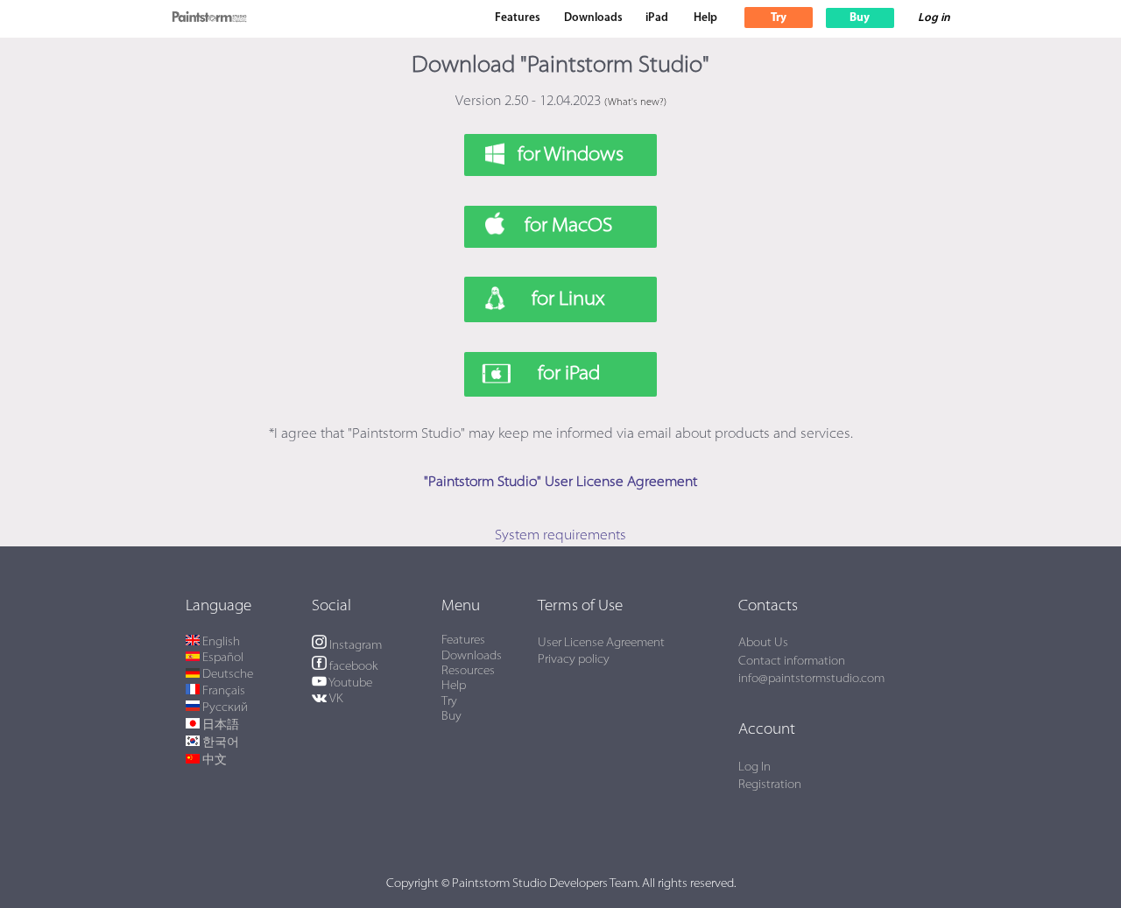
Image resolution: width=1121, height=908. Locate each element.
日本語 (219, 725)
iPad (656, 18)
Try (449, 701)
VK (334, 699)
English (220, 642)
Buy (451, 716)
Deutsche (226, 674)
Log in (934, 18)
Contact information (791, 661)
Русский (224, 708)
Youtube (349, 683)
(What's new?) (635, 103)
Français (222, 691)
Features (517, 18)
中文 (213, 760)
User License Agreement (601, 643)
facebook (352, 666)
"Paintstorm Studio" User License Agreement (560, 482)
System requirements (560, 536)
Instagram (354, 645)
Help (705, 18)
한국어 (219, 743)
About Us (763, 643)
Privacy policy (574, 659)
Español (221, 658)
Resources (468, 671)
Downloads (593, 18)
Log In (754, 767)
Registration (769, 785)
